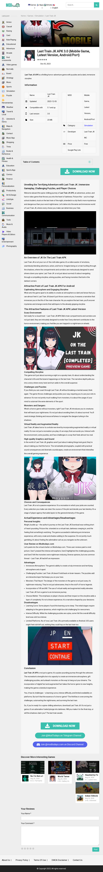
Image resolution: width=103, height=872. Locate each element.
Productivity (11, 191)
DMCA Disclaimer (59, 860)
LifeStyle (9, 199)
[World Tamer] (60, 767)
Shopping (10, 142)
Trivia (8, 147)
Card (8, 35)
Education (10, 166)
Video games (11, 65)
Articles (49, 5)
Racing (9, 31)
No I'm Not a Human (39, 776)
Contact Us (77, 860)
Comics (9, 174)
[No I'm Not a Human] (33, 767)
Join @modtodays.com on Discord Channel (62, 744)
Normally (9, 69)
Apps (41, 5)
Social (8, 204)
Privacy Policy (22, 860)
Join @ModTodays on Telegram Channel (61, 735)
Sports (9, 87)
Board (8, 73)
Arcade (9, 53)
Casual (9, 27)
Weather (9, 107)
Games (33, 5)
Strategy (9, 78)
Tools (8, 220)
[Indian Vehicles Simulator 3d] (87, 788)
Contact (9, 133)
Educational (11, 44)
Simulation (10, 91)
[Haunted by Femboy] (87, 767)
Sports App (10, 170)
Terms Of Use (40, 860)
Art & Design (11, 195)
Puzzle (9, 95)
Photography (11, 246)
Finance (9, 179)
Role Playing (11, 40)
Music (8, 82)
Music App (10, 138)
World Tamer (63, 776)
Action (9, 22)
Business (10, 208)
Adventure (10, 49)
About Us (6, 860)
